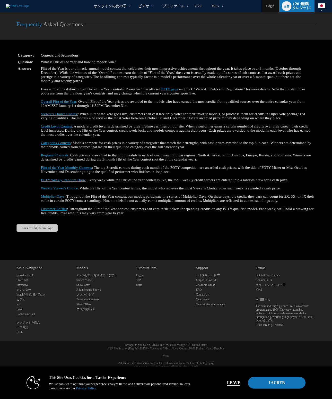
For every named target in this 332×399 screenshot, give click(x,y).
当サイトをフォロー (269, 285)
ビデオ (143, 6)
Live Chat (22, 280)
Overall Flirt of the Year (58, 101)
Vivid (259, 289)
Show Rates (83, 285)
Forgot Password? (206, 280)
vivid (198, 6)
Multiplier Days (52, 196)
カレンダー (24, 289)
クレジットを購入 (28, 322)
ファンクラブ (85, 294)
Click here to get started (269, 325)
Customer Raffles (54, 209)
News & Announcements (210, 304)
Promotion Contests (87, 299)
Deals (20, 332)
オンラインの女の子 (110, 6)
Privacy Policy (86, 388)
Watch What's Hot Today (31, 294)
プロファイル (173, 6)
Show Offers (83, 304)
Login (270, 6)
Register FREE (25, 275)
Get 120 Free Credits (268, 275)
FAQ (199, 289)
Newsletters (203, 299)
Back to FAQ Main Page (37, 228)
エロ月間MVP (85, 309)
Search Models (85, 280)
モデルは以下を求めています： (96, 275)
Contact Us (202, 294)
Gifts (139, 285)
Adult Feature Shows (88, 289)
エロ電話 (22, 327)
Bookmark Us (264, 280)
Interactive (22, 285)
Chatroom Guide (205, 285)
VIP (19, 304)
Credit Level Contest (56, 126)
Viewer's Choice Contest (59, 114)
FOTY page (169, 89)
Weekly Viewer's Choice (59, 188)
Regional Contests (54, 155)
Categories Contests (56, 143)
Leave (233, 383)
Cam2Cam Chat (26, 314)
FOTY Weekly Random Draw (63, 180)
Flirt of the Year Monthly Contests (66, 168)
